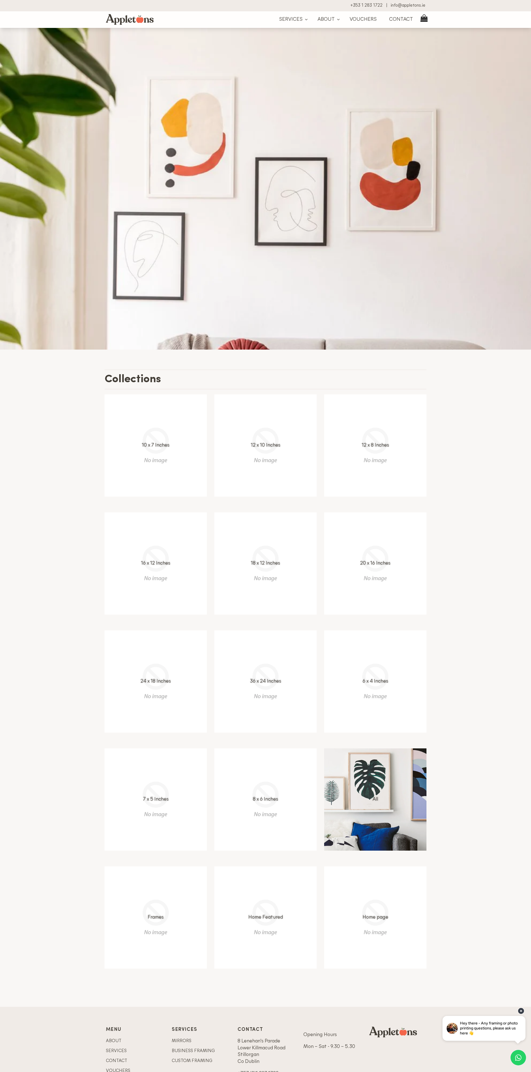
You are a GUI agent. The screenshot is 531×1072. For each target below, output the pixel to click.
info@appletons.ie (408, 5)
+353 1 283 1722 (366, 5)
